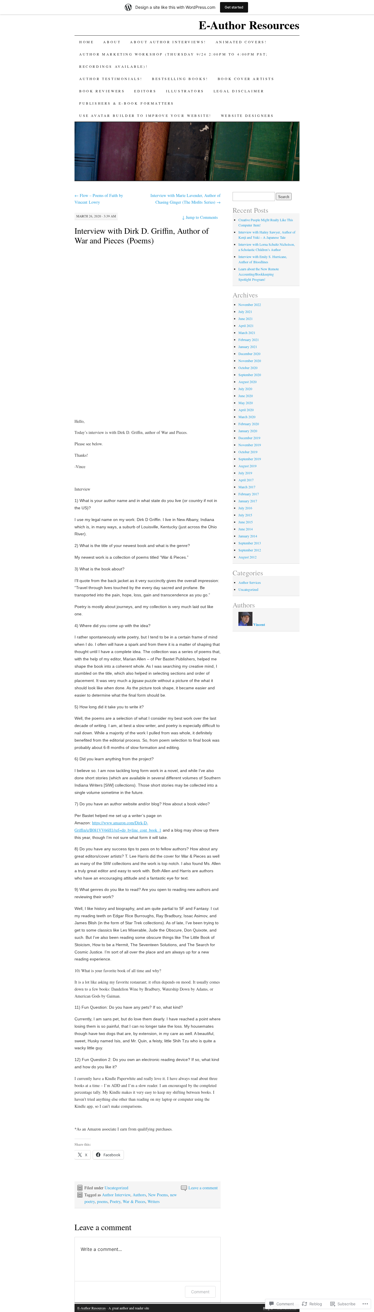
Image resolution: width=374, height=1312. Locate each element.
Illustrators (185, 91)
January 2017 (247, 501)
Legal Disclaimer (239, 91)
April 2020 (246, 409)
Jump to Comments (200, 217)
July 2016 (245, 508)
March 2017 (246, 486)
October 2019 (247, 451)
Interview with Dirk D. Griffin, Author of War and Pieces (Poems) (142, 235)
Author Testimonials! (111, 78)
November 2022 (249, 304)
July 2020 (245, 388)
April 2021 (246, 325)
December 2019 (249, 437)
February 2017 (248, 493)
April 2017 (246, 479)
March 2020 (246, 416)
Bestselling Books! (180, 78)
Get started (234, 7)
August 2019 (247, 465)
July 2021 (245, 311)
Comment (200, 1291)
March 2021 (246, 332)
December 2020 (249, 353)
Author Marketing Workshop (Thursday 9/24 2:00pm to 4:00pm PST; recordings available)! (173, 60)
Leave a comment (203, 1187)
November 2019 (249, 444)
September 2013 (249, 543)
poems (102, 1201)
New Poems (158, 1194)
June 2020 (245, 395)
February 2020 (248, 423)
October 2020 (247, 367)
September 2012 (249, 550)
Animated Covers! (241, 41)
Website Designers (247, 115)
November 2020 (249, 360)
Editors (145, 91)
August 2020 (247, 381)
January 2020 (247, 430)
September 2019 (249, 458)
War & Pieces (134, 1201)
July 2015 (245, 515)
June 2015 (245, 522)
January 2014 (247, 536)
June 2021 (245, 318)
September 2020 (249, 374)
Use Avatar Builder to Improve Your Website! (145, 115)
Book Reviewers (102, 91)
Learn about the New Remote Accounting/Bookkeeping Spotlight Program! (258, 274)
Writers (154, 1201)
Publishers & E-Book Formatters (126, 103)
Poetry (115, 1201)
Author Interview (116, 1194)
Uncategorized (116, 1187)
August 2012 (247, 557)
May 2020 (245, 402)
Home (86, 41)
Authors (139, 1194)
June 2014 (245, 529)
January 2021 (247, 346)
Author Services (249, 582)
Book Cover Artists (246, 78)
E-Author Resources (249, 24)
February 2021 (248, 339)
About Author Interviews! (168, 41)
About (112, 41)
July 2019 (245, 472)
